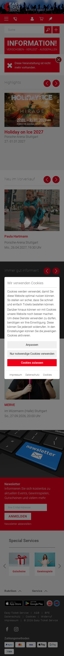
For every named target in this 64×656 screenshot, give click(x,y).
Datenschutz (32, 374)
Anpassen (32, 344)
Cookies (47, 374)
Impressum (15, 374)
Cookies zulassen (32, 362)
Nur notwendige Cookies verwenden (32, 353)
